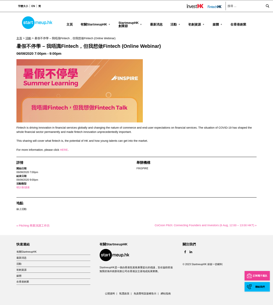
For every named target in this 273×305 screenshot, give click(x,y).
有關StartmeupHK (94, 24)
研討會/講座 (23, 187)
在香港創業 (238, 24)
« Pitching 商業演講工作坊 (33, 225)
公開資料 (110, 293)
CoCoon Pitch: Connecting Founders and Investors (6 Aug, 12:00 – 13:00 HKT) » (206, 225)
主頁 (70, 24)
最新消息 (156, 24)
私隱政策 (124, 293)
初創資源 (194, 24)
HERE (64, 149)
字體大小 (23, 6)
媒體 (216, 24)
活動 (173, 24)
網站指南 (166, 293)
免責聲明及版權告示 (145, 293)
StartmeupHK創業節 (128, 24)
